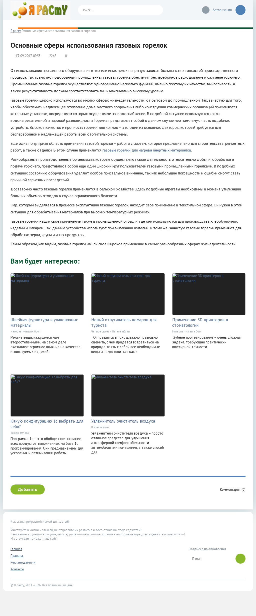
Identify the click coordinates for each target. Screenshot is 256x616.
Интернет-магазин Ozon (25, 331)
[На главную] (40, 10)
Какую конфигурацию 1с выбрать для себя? (46, 423)
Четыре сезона (100, 331)
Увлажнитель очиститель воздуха (123, 421)
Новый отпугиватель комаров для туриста (123, 322)
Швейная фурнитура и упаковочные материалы (44, 322)
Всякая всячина (19, 433)
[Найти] (157, 10)
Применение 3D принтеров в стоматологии (200, 322)
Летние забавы (121, 331)
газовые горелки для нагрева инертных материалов (146, 150)
